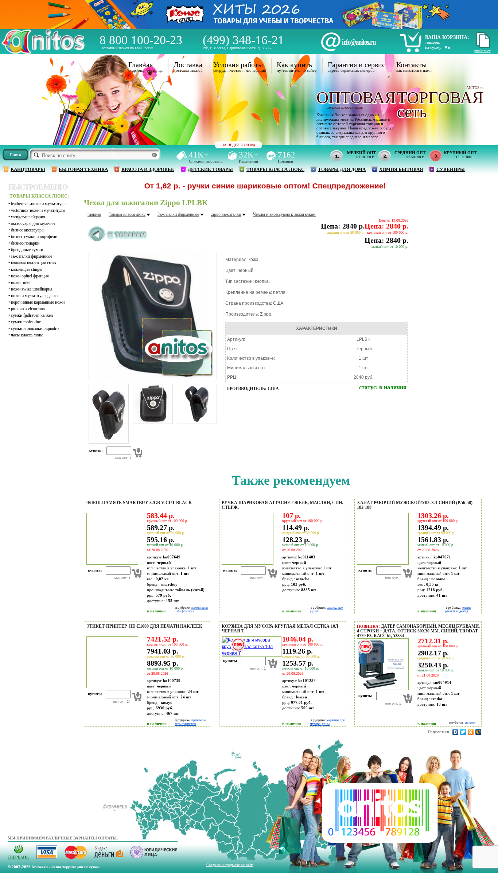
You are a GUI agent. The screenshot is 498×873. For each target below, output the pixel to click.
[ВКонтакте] (455, 732)
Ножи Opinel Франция (30, 275)
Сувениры (450, 169)
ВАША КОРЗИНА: (447, 37)
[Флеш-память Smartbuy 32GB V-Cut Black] (111, 563)
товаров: (432, 42)
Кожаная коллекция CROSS (33, 262)
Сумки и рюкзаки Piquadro (35, 328)
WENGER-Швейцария (28, 216)
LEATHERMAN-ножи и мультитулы (38, 203)
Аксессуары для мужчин (33, 223)
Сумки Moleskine (26, 321)
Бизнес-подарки (25, 243)
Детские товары (210, 169)
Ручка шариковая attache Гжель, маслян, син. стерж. (282, 505)
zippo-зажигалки (226, 214)
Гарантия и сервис (356, 65)
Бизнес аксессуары (27, 230)
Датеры (470, 722)
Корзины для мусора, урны (327, 722)
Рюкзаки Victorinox (28, 308)
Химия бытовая (401, 169)
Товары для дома (342, 169)
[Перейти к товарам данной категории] (117, 240)
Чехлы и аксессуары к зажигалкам (284, 214)
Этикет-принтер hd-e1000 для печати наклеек (144, 626)
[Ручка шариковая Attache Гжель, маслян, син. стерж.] (246, 563)
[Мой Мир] (478, 732)
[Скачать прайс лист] (482, 47)
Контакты (411, 65)
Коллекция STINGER (27, 269)
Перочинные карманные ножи (38, 302)
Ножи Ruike (20, 282)
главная (94, 214)
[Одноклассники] (471, 732)
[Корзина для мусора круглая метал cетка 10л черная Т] (250, 653)
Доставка (188, 65)
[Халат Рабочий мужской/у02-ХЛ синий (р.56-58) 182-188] (382, 563)
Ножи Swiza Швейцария (31, 289)
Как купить (294, 65)
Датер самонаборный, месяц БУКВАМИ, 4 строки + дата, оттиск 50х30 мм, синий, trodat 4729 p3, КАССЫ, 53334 (418, 631)
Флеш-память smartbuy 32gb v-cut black (139, 502)
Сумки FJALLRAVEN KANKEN (32, 315)
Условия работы (238, 65)
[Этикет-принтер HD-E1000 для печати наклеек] (111, 686)
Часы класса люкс (27, 335)
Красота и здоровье (147, 169)
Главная (140, 65)
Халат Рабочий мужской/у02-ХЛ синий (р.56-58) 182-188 (414, 505)
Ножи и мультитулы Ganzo (34, 295)
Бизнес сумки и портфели (34, 236)
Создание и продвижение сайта (229, 865)
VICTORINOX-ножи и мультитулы (38, 210)
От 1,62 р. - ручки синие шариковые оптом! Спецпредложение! (237, 186)
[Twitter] (463, 732)
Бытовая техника (83, 169)
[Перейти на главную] (43, 52)
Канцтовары (28, 169)
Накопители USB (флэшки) (191, 609)
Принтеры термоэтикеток (190, 722)
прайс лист (482, 51)
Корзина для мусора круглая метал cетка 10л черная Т (280, 629)
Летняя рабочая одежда (458, 609)
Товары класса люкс (275, 169)
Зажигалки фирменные (31, 256)
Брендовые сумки (27, 249)
